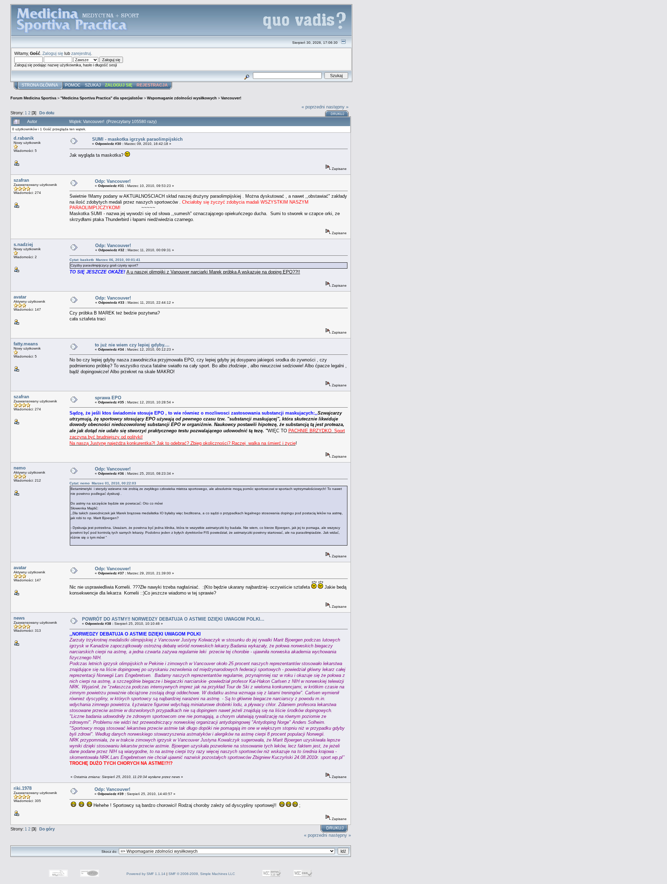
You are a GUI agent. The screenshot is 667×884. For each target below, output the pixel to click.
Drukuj (337, 114)
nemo (20, 467)
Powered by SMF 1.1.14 (145, 874)
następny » (337, 106)
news (19, 618)
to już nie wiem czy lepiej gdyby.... (132, 344)
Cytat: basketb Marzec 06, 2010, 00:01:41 (104, 260)
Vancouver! (231, 98)
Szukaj (93, 85)
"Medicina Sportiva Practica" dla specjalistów (101, 98)
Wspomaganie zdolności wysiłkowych (182, 98)
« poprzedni (313, 106)
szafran (21, 180)
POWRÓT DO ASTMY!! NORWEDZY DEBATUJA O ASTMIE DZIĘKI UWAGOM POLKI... (173, 619)
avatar (20, 297)
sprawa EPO (108, 397)
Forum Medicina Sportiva (33, 98)
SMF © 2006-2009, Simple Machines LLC (201, 874)
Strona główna (40, 85)
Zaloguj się (52, 53)
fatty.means (26, 343)
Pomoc (73, 85)
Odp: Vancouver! (113, 181)
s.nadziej (23, 244)
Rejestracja (152, 85)
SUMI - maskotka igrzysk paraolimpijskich (137, 139)
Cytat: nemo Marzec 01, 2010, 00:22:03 (102, 483)
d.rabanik (24, 138)
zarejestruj (81, 53)
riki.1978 (23, 788)
